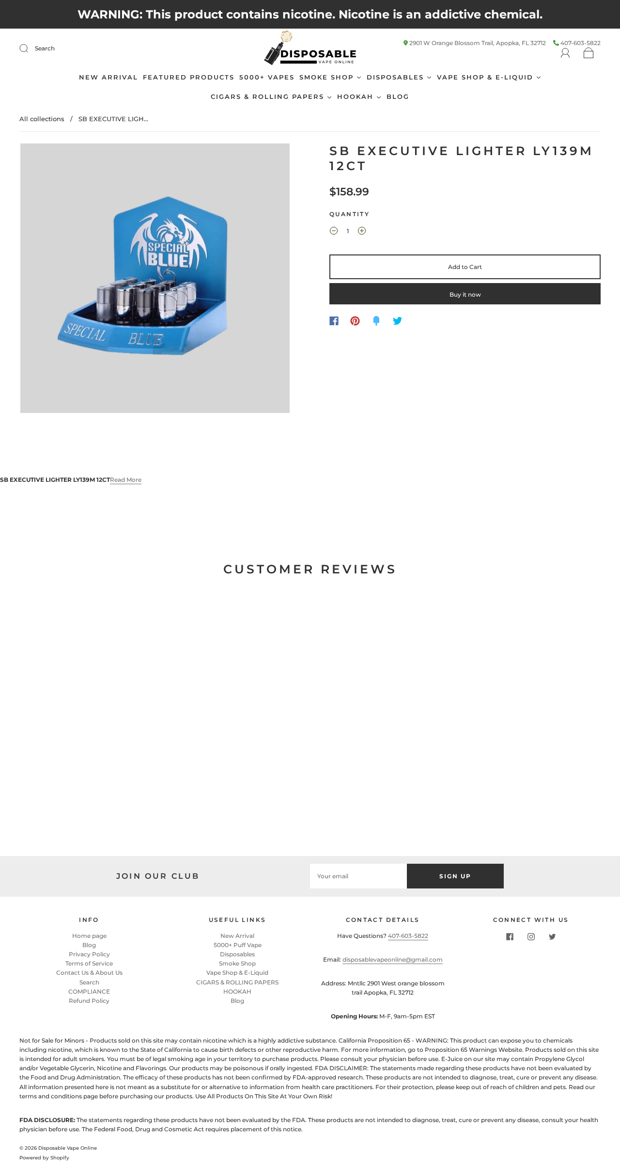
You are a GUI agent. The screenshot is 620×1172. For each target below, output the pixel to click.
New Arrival (237, 935)
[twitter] (552, 937)
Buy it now (465, 294)
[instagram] (531, 937)
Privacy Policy (89, 954)
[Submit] (30, 48)
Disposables (237, 954)
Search (45, 48)
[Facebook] (334, 321)
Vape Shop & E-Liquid (237, 972)
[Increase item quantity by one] (361, 232)
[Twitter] (397, 321)
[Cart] (589, 53)
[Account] (565, 53)
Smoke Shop (237, 963)
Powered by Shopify (44, 1158)
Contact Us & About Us (89, 972)
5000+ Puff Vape (238, 945)
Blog (89, 945)
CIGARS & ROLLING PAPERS (237, 982)
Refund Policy (89, 1000)
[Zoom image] (155, 280)
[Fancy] (376, 321)
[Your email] (358, 876)
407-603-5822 (408, 935)
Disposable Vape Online (67, 1148)
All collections (41, 119)
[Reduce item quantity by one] (333, 232)
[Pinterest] (355, 321)
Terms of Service (89, 963)
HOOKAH (237, 991)
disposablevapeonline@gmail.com (392, 959)
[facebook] (509, 937)
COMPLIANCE (89, 991)
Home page (89, 935)
